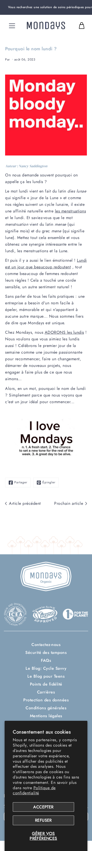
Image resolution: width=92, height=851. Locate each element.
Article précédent (25, 503)
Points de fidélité (46, 684)
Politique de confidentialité (34, 790)
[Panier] (81, 25)
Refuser (43, 820)
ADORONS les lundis (64, 332)
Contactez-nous (46, 645)
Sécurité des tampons (46, 652)
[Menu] (12, 25)
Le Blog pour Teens (46, 676)
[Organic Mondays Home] (46, 25)
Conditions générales (46, 708)
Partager (20, 482)
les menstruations (70, 211)
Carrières (46, 692)
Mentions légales (46, 716)
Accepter (43, 807)
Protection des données (46, 700)
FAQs (46, 660)
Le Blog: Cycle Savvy (46, 668)
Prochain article (68, 503)
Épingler (48, 482)
